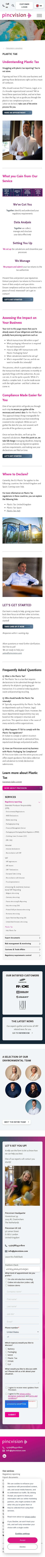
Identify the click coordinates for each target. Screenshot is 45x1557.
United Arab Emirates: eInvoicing (16, 922)
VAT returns (9, 866)
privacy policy (30, 1517)
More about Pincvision (15, 788)
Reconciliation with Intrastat (15, 878)
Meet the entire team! (15, 1122)
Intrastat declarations (13, 849)
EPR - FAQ (9, 840)
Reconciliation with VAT (13, 853)
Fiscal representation (13, 882)
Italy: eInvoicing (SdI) (13, 905)
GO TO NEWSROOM (21, 1033)
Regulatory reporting (14, 48)
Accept (22, 1540)
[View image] (22, 159)
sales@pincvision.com (12, 653)
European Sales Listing (12, 782)
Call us (7, 5)
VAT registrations (11, 861)
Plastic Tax (9, 927)
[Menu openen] (39, 15)
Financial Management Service (16, 828)
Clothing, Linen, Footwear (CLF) (16, 836)
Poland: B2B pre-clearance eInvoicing (18, 910)
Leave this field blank (14, 1257)
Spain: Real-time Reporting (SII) (16, 918)
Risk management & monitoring (18, 944)
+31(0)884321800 (16, 1245)
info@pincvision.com (18, 1251)
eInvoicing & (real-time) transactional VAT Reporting (17, 888)
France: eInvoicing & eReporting (16, 901)
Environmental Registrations (15, 812)
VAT (6, 858)
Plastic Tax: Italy (13, 511)
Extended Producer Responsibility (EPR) (18, 806)
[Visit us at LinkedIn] (4, 1457)
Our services (8, 1471)
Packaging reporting (12, 824)
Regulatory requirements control (18, 955)
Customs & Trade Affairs (15, 949)
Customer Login (24, 5)
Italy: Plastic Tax (11, 930)
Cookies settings (22, 1534)
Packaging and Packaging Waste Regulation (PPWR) (22, 832)
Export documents (12, 938)
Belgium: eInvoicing (12, 893)
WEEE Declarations (12, 816)
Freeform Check (11, 1265)
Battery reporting (11, 820)
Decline (23, 1547)
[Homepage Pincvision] (16, 15)
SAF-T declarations (12, 870)
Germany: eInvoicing (12, 897)
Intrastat (8, 845)
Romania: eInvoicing (13, 914)
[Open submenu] (39, 802)
